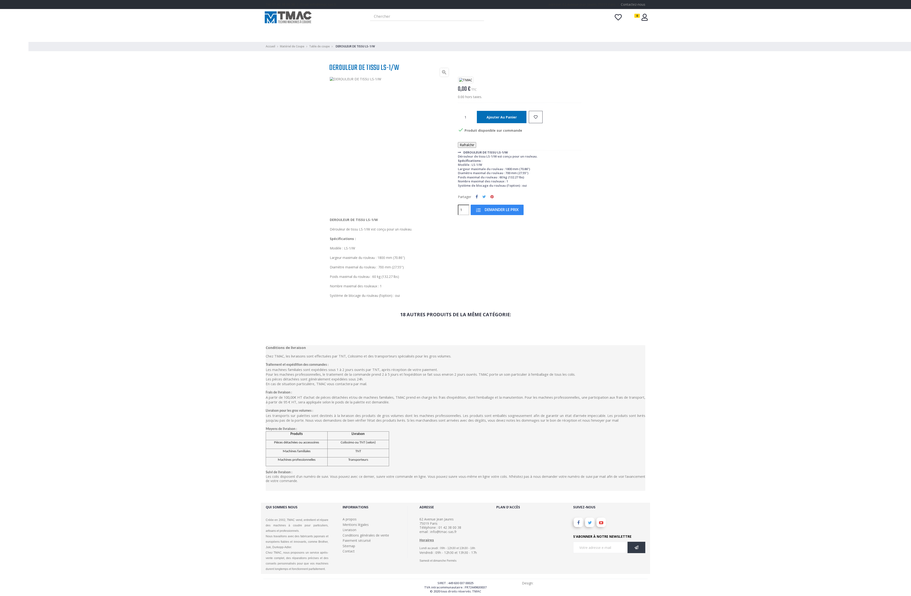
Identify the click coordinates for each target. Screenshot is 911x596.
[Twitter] (590, 522)
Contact (349, 551)
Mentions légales (356, 524)
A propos (350, 519)
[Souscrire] (636, 547)
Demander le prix (497, 210)
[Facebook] (578, 522)
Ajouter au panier (502, 117)
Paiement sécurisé (357, 540)
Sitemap (349, 546)
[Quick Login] (644, 18)
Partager (477, 197)
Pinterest (492, 197)
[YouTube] (601, 522)
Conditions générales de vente (366, 535)
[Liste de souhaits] (536, 117)
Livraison (349, 530)
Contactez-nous (633, 4)
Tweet (484, 197)
